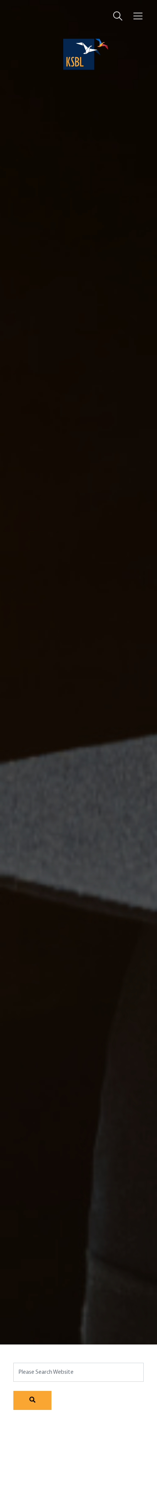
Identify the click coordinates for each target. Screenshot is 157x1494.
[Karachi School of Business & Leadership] (78, 54)
